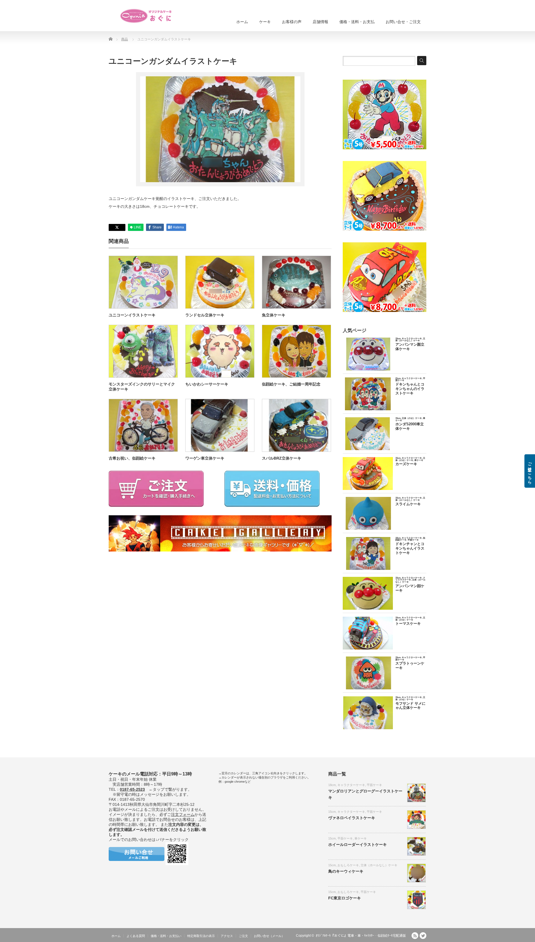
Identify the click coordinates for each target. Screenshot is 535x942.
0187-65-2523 (132, 789)
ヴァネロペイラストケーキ (351, 818)
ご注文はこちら (529, 471)
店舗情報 (320, 21)
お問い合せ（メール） (269, 936)
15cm (332, 811)
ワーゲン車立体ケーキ (204, 458)
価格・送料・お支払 (356, 21)
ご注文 (243, 936)
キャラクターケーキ (351, 785)
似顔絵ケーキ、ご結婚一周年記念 (291, 384)
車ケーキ (360, 838)
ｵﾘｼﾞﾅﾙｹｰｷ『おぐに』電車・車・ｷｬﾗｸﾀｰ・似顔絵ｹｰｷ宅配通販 (361, 936)
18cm (332, 785)
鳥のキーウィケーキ (345, 871)
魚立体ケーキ (273, 315)
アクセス (227, 936)
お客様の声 (291, 21)
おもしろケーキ (348, 865)
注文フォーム (182, 814)
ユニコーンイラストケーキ (132, 315)
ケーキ (265, 21)
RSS (415, 935)
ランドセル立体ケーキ (204, 315)
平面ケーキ (374, 785)
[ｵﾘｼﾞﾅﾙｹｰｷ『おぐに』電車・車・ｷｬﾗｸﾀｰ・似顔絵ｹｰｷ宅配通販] (146, 16)
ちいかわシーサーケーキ (206, 384)
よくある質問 (136, 936)
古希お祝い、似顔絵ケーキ (132, 458)
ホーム (242, 21)
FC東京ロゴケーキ (344, 898)
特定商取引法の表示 (201, 936)
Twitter (423, 935)
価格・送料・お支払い (166, 936)
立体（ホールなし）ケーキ (379, 865)
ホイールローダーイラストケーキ (357, 844)
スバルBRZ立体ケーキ (281, 458)
